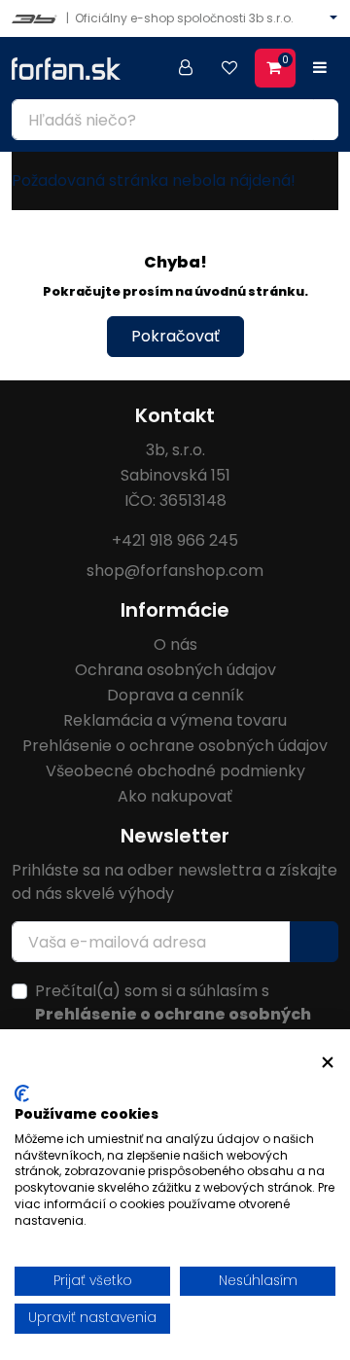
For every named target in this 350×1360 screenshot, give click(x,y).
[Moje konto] (185, 68)
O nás (175, 644)
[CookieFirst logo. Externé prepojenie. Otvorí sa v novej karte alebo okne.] (22, 1093)
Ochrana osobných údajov (175, 670)
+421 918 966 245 (175, 540)
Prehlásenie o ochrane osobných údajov (175, 745)
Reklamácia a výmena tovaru (175, 720)
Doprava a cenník (175, 695)
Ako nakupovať (175, 796)
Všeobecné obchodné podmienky (175, 771)
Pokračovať (175, 336)
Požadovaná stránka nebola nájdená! (154, 180)
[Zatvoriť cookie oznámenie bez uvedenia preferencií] (327, 1063)
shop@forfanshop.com (175, 570)
